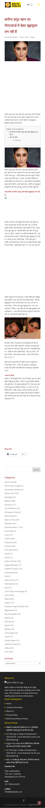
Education (9, 523)
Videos (7, 648)
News (32, 37)
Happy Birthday (11, 565)
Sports (7, 625)
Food (7, 553)
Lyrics (7, 595)
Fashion (8, 538)
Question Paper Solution (15, 606)
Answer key (9, 493)
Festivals (8, 546)
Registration (9, 610)
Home (8, 703)
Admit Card (9, 482)
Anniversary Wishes (13, 489)
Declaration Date (11, 512)
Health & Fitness (11, 568)
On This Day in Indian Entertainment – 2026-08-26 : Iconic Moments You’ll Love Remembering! (23, 737)
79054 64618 (14, 784)
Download (9, 516)
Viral (6, 651)
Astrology (8, 497)
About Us (10, 711)
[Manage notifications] (39, 803)
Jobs (6, 587)
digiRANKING (34, 804)
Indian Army (10, 580)
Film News (9, 550)
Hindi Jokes (9, 572)
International (10, 584)
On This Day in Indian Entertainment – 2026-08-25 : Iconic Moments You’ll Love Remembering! (23, 753)
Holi (6, 576)
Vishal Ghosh (12, 37)
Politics (7, 602)
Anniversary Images (13, 486)
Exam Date (9, 531)
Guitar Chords (10, 561)
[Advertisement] (22, 89)
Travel (7, 636)
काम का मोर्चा (13, 137)
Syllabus (8, 629)
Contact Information (14, 707)
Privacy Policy (12, 715)
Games (7, 557)
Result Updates (11, 614)
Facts (7, 535)
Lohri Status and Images (14, 591)
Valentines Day (11, 644)
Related (17, 140)
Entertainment (10, 527)
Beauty (7, 501)
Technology (9, 633)
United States (10, 640)
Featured (8, 542)
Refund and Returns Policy (17, 718)
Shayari (8, 618)
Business (8, 504)
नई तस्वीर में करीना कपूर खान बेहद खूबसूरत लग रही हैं (23, 133)
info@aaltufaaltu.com (13, 792)
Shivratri (8, 621)
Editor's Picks (10, 520)
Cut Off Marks (10, 508)
